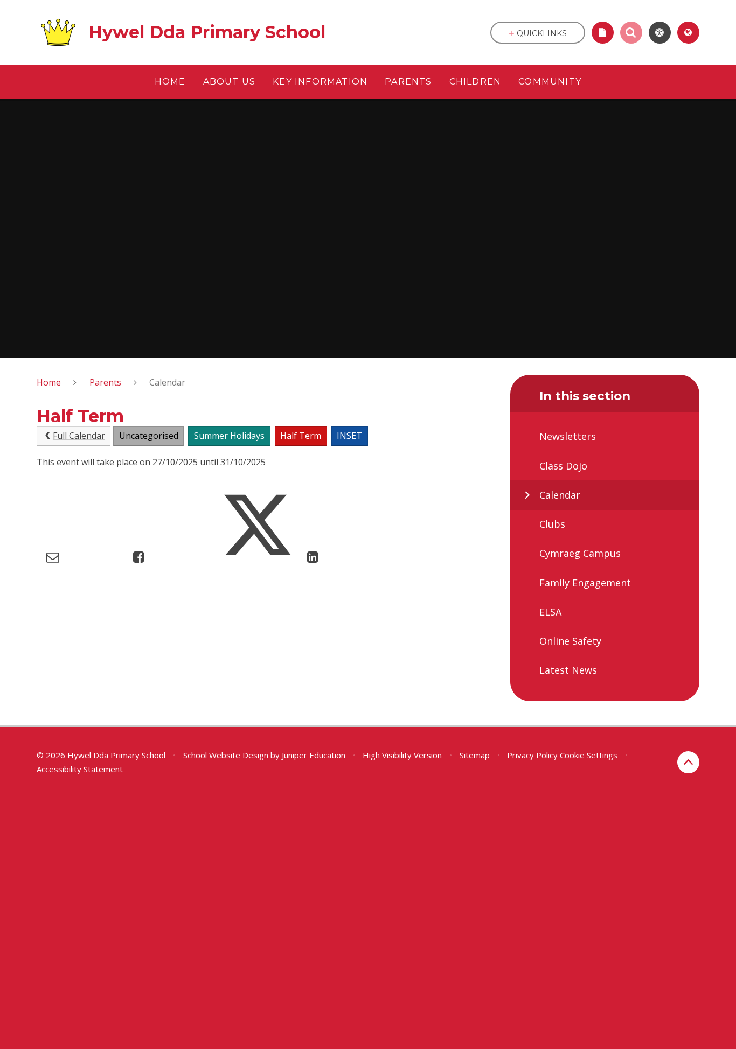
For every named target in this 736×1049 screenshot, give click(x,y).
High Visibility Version (402, 755)
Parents (105, 382)
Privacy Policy (532, 755)
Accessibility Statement (80, 769)
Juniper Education (313, 755)
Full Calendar (79, 436)
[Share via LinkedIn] (312, 556)
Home (49, 382)
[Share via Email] (52, 556)
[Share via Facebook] (138, 556)
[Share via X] (257, 556)
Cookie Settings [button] (588, 755)
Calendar (167, 382)
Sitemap (475, 755)
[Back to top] (688, 762)
